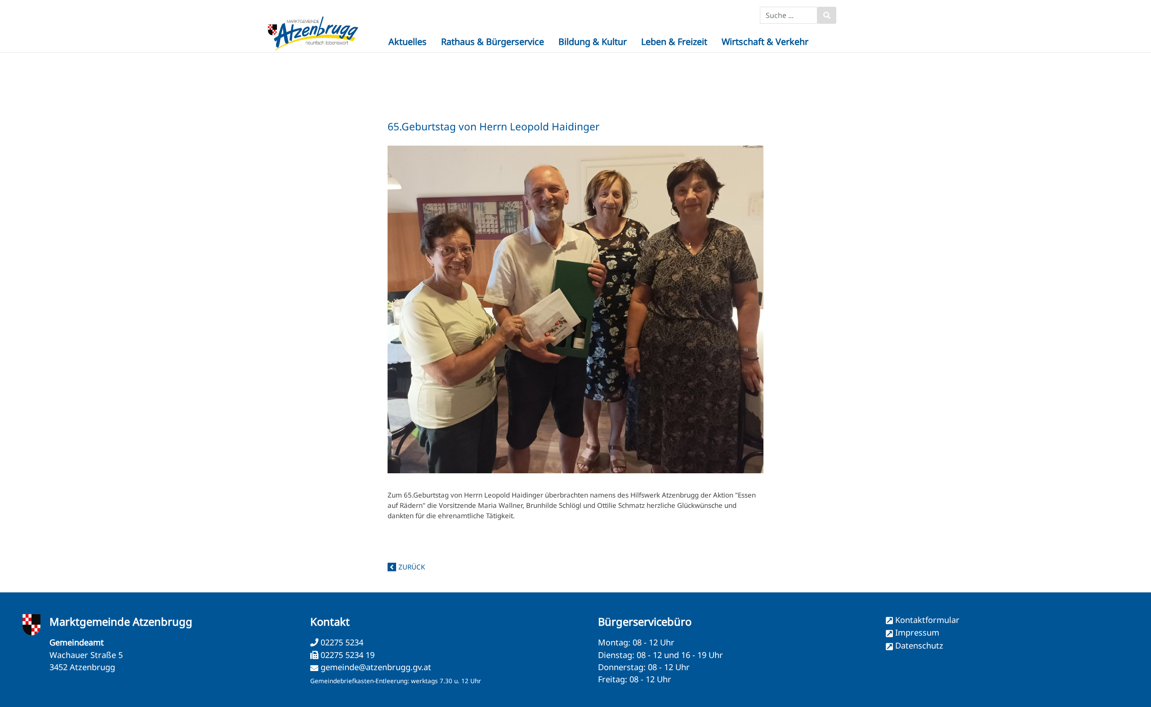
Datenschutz (919, 645)
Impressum (917, 632)
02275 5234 (340, 642)
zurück (411, 566)
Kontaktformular (927, 619)
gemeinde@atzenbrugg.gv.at (376, 667)
